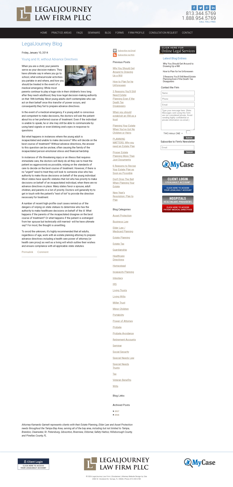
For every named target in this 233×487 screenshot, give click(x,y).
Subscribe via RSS (126, 55)
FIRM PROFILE (136, 32)
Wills (115, 386)
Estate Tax (118, 243)
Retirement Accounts (124, 339)
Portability (118, 314)
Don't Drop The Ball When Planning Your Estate (123, 183)
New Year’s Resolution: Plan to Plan (123, 196)
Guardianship (120, 249)
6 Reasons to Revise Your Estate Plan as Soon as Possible (124, 169)
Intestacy (118, 278)
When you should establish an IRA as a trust (124, 116)
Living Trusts (120, 290)
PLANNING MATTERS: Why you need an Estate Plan (124, 142)
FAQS (80, 32)
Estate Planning (121, 237)
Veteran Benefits (122, 380)
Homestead (119, 265)
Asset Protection (122, 215)
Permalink (27, 252)
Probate (117, 327)
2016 (117, 415)
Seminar (117, 345)
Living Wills (119, 296)
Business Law (120, 221)
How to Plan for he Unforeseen (178, 71)
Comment (42, 252)
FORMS (119, 32)
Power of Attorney (123, 321)
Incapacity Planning (123, 272)
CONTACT (187, 32)
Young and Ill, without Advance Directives (50, 59)
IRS (115, 284)
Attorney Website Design (131, 476)
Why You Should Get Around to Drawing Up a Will (124, 72)
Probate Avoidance (123, 333)
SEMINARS (94, 32)
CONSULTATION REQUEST (163, 32)
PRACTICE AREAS (62, 32)
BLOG (108, 32)
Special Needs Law (123, 358)
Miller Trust (119, 302)
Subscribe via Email (127, 50)
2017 (117, 411)
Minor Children (121, 308)
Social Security (121, 351)
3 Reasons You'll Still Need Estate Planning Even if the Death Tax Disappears (124, 99)
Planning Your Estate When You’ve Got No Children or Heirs (124, 129)
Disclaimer (116, 476)
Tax (114, 374)
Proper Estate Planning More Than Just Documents (124, 156)
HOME (43, 32)
